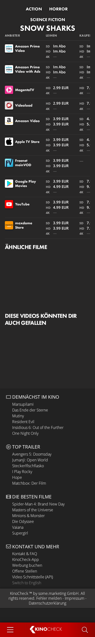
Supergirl (20, 533)
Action (34, 9)
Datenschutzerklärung (47, 603)
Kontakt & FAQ (24, 553)
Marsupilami (23, 404)
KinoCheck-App (25, 559)
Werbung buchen (27, 565)
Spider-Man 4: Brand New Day (38, 504)
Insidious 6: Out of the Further (38, 427)
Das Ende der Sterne (30, 410)
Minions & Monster (28, 515)
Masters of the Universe (32, 509)
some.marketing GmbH (58, 593)
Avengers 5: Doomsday (31, 454)
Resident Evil (23, 421)
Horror (58, 9)
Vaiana (17, 527)
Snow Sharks (47, 28)
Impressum (74, 598)
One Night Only (25, 433)
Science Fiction (47, 20)
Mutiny (18, 415)
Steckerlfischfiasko (28, 465)
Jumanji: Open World (30, 460)
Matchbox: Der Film (29, 483)
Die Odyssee (23, 521)
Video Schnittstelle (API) (32, 577)
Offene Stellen (24, 571)
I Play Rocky (22, 471)
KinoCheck (19, 593)
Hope (17, 477)
